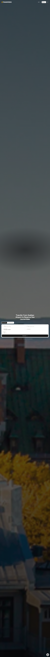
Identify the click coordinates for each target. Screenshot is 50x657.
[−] (3, 333)
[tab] (4, 322)
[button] (13, 329)
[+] (6, 333)
